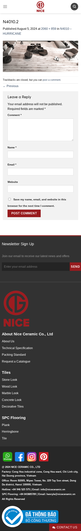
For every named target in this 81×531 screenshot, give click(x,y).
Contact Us (67, 527)
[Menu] (5, 6)
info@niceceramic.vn (52, 489)
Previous (10, 86)
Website (13, 181)
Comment (14, 114)
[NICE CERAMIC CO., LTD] (40, 6)
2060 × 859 (48, 28)
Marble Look (10, 393)
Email (12, 164)
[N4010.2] (40, 56)
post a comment (51, 79)
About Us (8, 341)
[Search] (74, 6)
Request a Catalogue (16, 361)
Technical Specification (17, 348)
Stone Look (9, 379)
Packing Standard (14, 354)
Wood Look (9, 386)
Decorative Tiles (13, 406)
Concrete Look (11, 400)
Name (12, 147)
